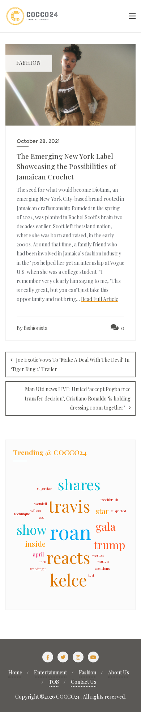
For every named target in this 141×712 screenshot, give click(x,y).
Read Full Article (99, 299)
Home (15, 672)
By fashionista (32, 328)
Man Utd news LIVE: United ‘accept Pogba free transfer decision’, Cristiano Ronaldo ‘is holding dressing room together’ (78, 398)
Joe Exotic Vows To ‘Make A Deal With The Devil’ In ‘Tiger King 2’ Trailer (69, 364)
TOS (54, 681)
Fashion (87, 672)
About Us (118, 672)
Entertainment (50, 672)
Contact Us (83, 681)
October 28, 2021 (38, 141)
